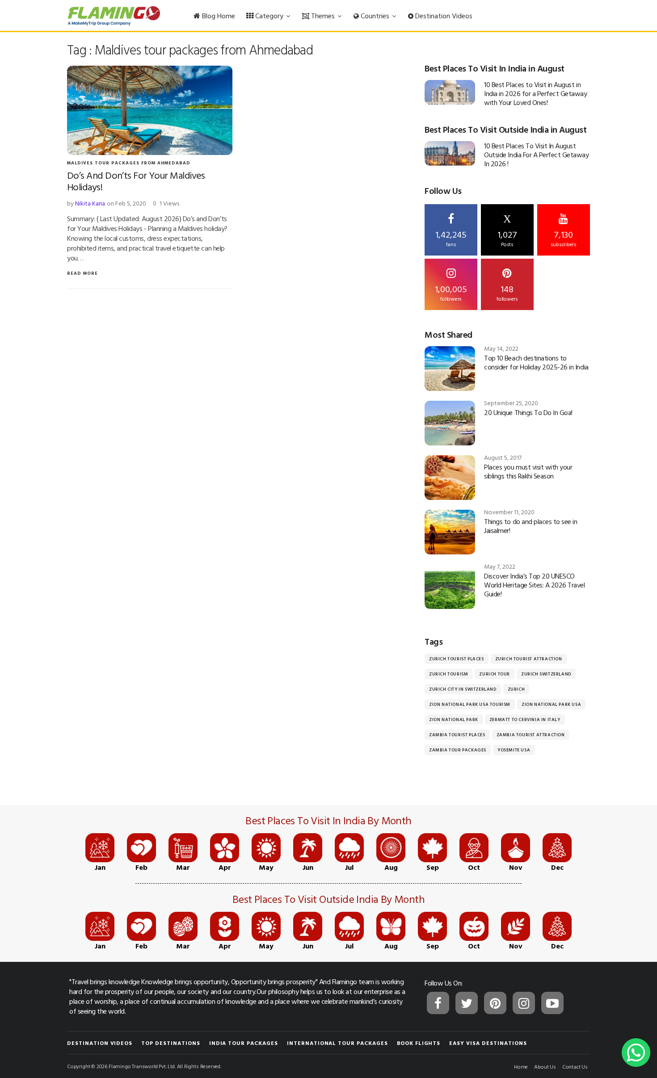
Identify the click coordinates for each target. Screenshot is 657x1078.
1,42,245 (451, 237)
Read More (82, 273)
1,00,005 (451, 292)
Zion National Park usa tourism (469, 704)
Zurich (516, 689)
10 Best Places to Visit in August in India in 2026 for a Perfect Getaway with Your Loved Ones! (535, 93)
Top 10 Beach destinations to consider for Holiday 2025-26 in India (536, 362)
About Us (545, 1066)
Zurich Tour (494, 674)
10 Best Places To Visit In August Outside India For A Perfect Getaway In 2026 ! (536, 154)
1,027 (507, 230)
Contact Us (575, 1066)
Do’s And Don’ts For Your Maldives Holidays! (136, 181)
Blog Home (217, 15)
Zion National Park (453, 719)
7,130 (564, 237)
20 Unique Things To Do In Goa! (528, 412)
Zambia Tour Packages (457, 750)
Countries (375, 15)
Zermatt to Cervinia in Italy (524, 719)
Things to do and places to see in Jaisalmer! (530, 526)
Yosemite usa (513, 750)
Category (269, 15)
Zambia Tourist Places (457, 734)
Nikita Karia (90, 203)
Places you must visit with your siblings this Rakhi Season (528, 471)
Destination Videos (442, 15)
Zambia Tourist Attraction (531, 734)
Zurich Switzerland (546, 674)
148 (507, 292)
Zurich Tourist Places (456, 658)
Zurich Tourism (448, 674)
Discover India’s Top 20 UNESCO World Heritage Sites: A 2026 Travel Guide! (534, 584)
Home (521, 1066)
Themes (323, 15)
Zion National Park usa (551, 704)
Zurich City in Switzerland (463, 689)
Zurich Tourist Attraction (528, 658)
